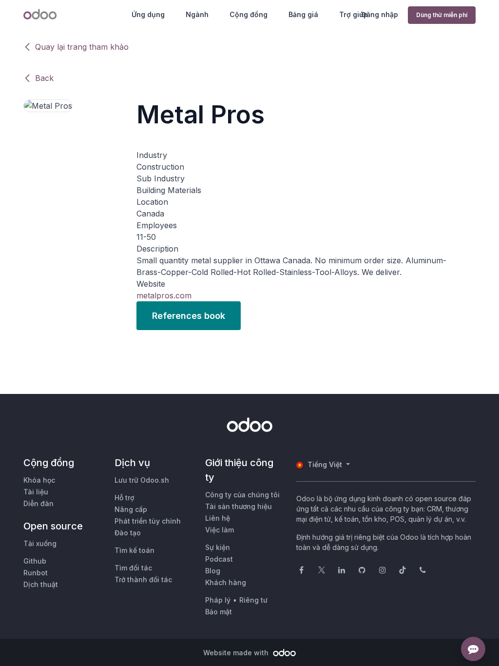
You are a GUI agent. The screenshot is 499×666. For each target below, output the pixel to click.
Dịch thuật (40, 584)
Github (34, 561)
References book (188, 316)
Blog (212, 571)
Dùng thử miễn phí (441, 15)
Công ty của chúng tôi (242, 494)
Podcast (219, 559)
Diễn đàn (38, 503)
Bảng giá (303, 14)
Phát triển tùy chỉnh (148, 521)
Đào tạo (128, 533)
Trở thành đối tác (143, 579)
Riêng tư (253, 600)
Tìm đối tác (133, 568)
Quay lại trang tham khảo (82, 47)
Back (44, 78)
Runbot (35, 572)
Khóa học (39, 480)
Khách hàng (225, 582)
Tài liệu (35, 492)
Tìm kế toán (134, 550)
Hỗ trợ (124, 497)
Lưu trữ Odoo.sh (142, 480)
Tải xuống (40, 543)
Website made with (236, 652)
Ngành (197, 14)
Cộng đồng (249, 14)
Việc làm (219, 530)
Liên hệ (217, 518)
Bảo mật (218, 611)
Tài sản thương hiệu (238, 506)
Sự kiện (217, 547)
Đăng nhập (379, 14)
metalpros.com (164, 295)
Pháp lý (217, 600)
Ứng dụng (148, 14)
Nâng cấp (131, 509)
